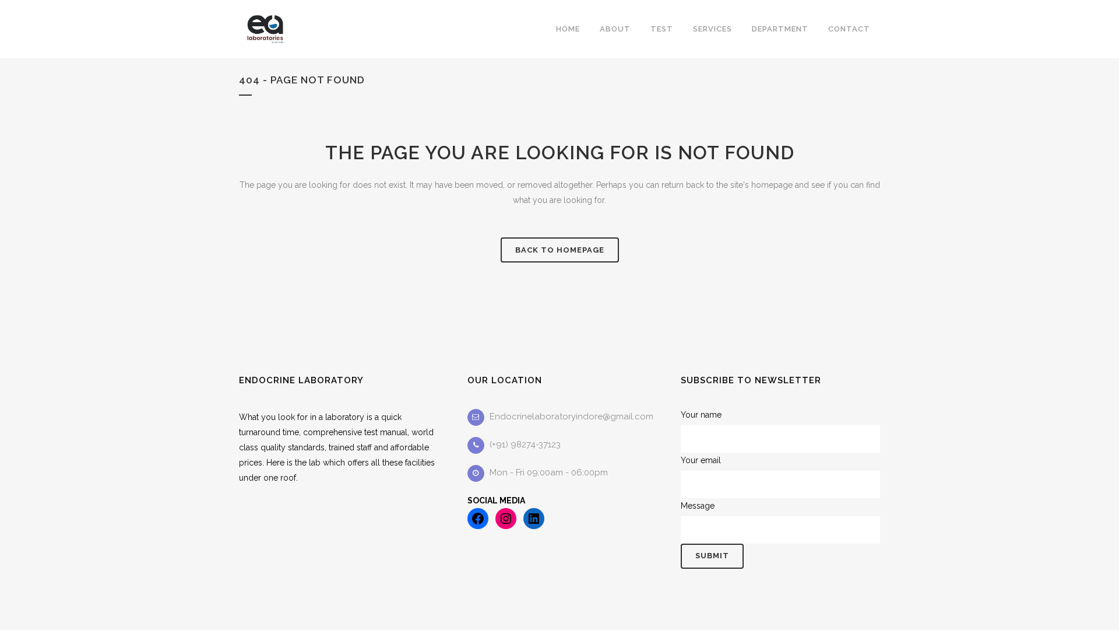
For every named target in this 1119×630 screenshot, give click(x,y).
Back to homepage (559, 250)
